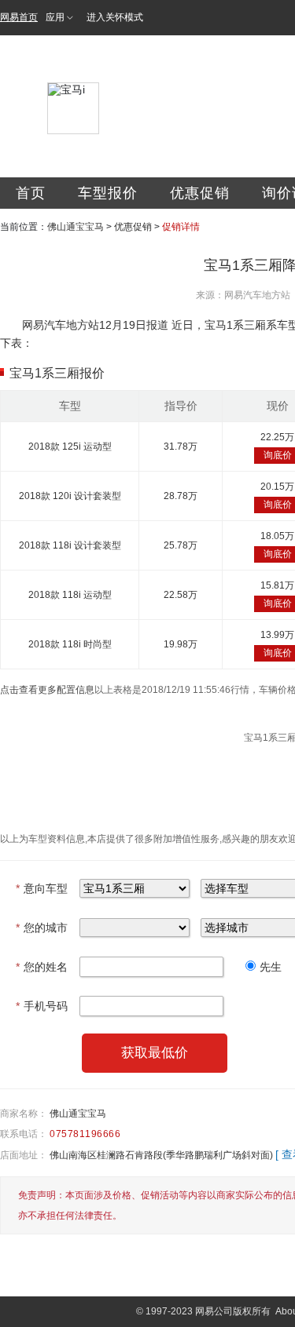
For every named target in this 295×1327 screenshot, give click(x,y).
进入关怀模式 (115, 17)
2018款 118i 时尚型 (70, 644)
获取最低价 (154, 1052)
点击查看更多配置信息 (47, 689)
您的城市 (42, 927)
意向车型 (42, 888)
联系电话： (23, 1133)
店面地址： (23, 1155)
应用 (55, 17)
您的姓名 (42, 967)
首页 (31, 193)
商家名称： (23, 1113)
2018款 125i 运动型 (70, 446)
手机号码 (42, 1006)
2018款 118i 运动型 (70, 594)
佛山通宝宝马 (75, 226)
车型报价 (108, 193)
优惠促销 (200, 193)
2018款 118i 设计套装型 (70, 545)
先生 (271, 967)
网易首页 (19, 17)
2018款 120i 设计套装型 (70, 495)
